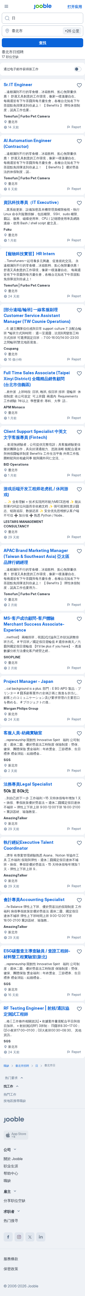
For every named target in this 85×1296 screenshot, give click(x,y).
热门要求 (11, 1078)
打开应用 (75, 6)
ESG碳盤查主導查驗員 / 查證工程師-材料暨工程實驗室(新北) (37, 954)
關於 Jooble (13, 1158)
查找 (42, 42)
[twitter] (29, 1236)
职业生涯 (11, 1166)
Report (76, 127)
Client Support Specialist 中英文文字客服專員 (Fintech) (35, 434)
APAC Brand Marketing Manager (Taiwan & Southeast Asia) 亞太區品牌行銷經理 (36, 556)
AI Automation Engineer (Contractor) (27, 143)
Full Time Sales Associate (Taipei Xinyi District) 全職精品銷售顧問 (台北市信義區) (37, 378)
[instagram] (19, 1236)
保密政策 (11, 1268)
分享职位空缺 (14, 1200)
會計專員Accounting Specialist (34, 899)
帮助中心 (11, 1173)
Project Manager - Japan (28, 681)
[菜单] (6, 6)
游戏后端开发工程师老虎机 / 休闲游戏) (36, 491)
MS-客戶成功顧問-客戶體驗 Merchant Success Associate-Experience (34, 624)
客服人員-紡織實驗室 (23, 732)
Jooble (32, 1286)
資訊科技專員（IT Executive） (32, 202)
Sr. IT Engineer (18, 84)
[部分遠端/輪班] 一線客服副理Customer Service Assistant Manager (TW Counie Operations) (37, 315)
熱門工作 (10, 1094)
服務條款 (11, 1258)
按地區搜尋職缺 (15, 1101)
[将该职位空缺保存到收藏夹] (79, 85)
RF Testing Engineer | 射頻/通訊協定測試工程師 (36, 1011)
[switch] (77, 69)
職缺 (7, 1180)
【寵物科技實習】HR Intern (29, 253)
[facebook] (8, 1236)
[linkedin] (40, 1236)
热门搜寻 (11, 1220)
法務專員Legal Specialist (28, 784)
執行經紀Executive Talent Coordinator (28, 845)
